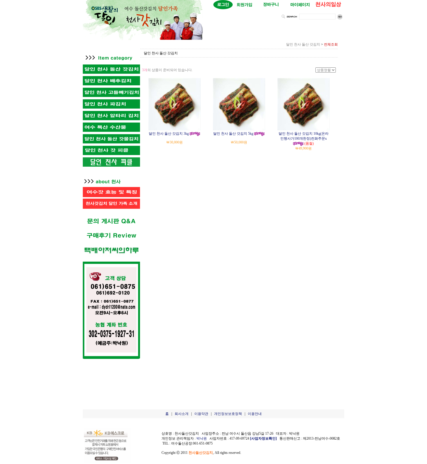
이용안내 (255, 414)
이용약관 (201, 414)
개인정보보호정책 (228, 414)
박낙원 (201, 438)
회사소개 (182, 414)
